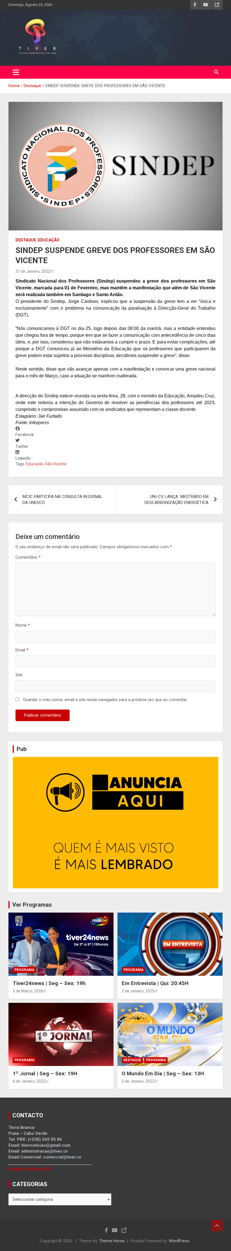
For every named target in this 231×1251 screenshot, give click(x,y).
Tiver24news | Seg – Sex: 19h (49, 983)
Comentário (28, 557)
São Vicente (55, 464)
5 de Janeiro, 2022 (138, 1081)
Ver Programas (32, 904)
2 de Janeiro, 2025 (138, 991)
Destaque (25, 240)
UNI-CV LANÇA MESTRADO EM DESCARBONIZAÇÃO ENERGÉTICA (176, 499)
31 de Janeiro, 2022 (32, 271)
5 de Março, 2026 (28, 991)
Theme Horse (112, 1240)
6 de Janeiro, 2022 (29, 1081)
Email (21, 650)
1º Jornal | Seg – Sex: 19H (45, 1073)
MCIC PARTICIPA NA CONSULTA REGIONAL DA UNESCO (63, 499)
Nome (22, 625)
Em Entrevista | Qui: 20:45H (155, 983)
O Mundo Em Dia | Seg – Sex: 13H (163, 1073)
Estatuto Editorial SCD (30, 1168)
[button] (115, 432)
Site (19, 674)
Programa (24, 970)
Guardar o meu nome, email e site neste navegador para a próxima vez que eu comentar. (105, 699)
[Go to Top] (217, 1225)
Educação (48, 240)
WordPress (179, 1240)
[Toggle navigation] (15, 72)
